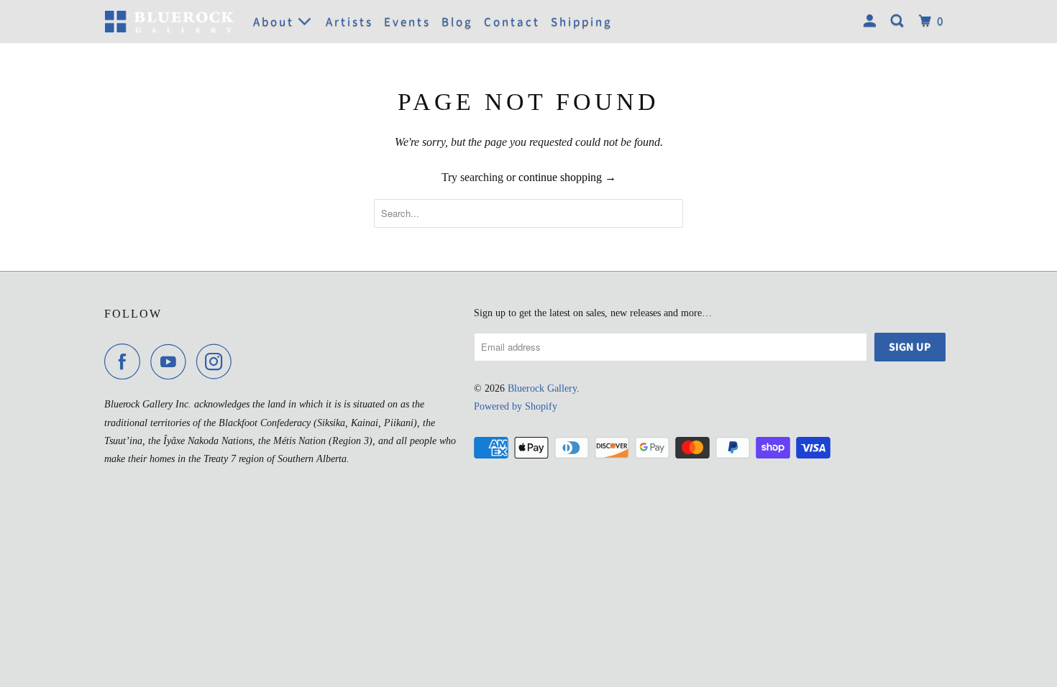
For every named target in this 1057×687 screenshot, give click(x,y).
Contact (512, 22)
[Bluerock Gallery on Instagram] (217, 361)
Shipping (582, 22)
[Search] (899, 21)
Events (407, 22)
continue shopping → (567, 177)
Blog (457, 22)
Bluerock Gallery (542, 388)
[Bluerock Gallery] (169, 21)
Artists (349, 22)
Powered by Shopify (515, 406)
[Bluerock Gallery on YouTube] (171, 361)
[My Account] (872, 21)
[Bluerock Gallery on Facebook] (125, 361)
